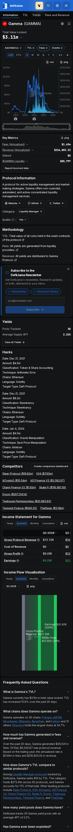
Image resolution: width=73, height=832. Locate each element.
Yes (21, 219)
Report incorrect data (17, 168)
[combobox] (57, 5)
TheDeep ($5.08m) (52, 508)
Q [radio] (43, 55)
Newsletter (19, 291)
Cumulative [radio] (48, 523)
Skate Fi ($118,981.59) (52, 487)
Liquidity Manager (29, 211)
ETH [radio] (18, 55)
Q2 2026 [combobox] (11, 586)
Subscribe (32, 309)
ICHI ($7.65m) (44, 473)
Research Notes (47, 291)
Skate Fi (37, 793)
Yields (36, 15)
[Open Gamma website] (62, 24)
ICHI (34, 790)
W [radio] (32, 55)
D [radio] (27, 55)
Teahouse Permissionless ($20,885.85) (26, 501)
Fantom (55, 721)
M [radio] (38, 55)
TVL (25, 15)
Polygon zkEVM (52, 717)
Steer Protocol (22, 790)
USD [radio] (10, 55)
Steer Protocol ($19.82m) (17, 473)
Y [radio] (48, 55)
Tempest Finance (33, 797)
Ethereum (24, 721)
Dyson (47, 793)
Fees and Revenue (57, 15)
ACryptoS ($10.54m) (14, 480)
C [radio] (53, 55)
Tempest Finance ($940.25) (19, 508)
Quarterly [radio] (22, 523)
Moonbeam (10, 721)
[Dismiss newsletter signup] (68, 269)
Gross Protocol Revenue (20, 539)
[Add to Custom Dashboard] (68, 55)
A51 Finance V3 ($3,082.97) (47, 480)
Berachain (38, 721)
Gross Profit (12, 553)
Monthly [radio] (34, 523)
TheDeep (57, 797)
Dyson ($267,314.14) (14, 494)
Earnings (10, 560)
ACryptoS (45, 790)
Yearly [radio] (10, 523)
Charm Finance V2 (19, 793)
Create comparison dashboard (51, 466)
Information (10, 15)
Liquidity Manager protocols (30, 774)
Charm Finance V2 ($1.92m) (19, 487)
